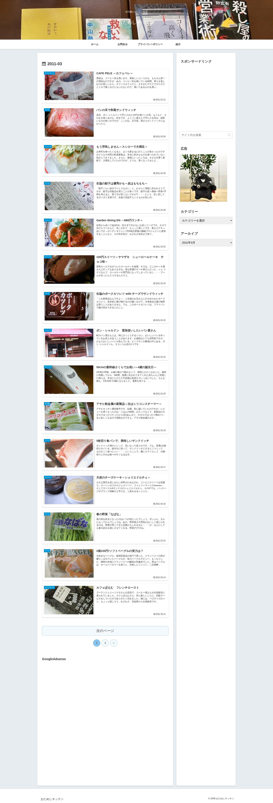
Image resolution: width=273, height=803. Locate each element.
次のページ (105, 631)
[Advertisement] (68, 694)
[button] (229, 135)
